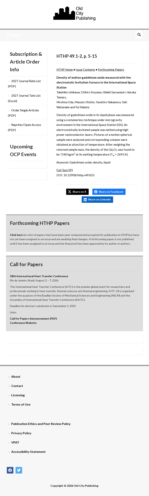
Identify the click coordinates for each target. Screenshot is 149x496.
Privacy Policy (21, 433)
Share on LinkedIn (99, 199)
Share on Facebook (111, 191)
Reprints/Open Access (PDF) (24, 127)
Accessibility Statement (28, 451)
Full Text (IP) (64, 170)
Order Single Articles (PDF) (23, 112)
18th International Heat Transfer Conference (39, 276)
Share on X (79, 191)
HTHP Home (64, 69)
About (15, 376)
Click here (16, 234)
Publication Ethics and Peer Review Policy (41, 424)
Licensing (18, 395)
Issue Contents (85, 69)
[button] (13, 35)
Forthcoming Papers (111, 69)
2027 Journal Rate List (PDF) (24, 83)
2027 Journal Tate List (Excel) (24, 98)
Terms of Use (20, 404)
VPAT (15, 442)
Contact (17, 386)
